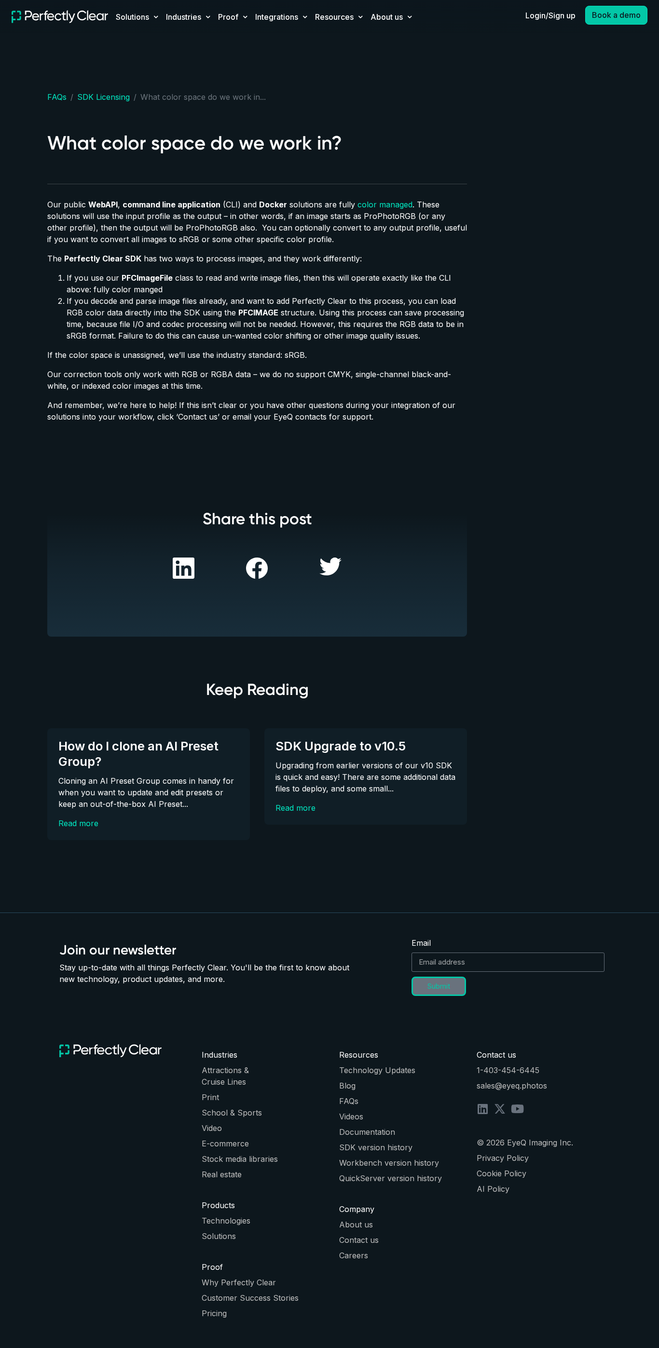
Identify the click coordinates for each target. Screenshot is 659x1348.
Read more (78, 823)
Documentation (367, 1132)
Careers (353, 1255)
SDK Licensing (103, 97)
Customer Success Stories (250, 1298)
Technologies (226, 1220)
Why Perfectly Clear (239, 1282)
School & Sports (232, 1112)
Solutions (219, 1236)
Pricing (214, 1313)
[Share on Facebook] (183, 567)
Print (210, 1097)
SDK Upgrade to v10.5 (340, 745)
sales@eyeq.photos (512, 1085)
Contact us (359, 1240)
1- (480, 1070)
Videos (351, 1116)
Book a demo (616, 15)
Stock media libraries (240, 1159)
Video (212, 1128)
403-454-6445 (511, 1070)
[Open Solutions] (155, 17)
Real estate (222, 1174)
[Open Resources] (360, 17)
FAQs (57, 97)
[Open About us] (409, 17)
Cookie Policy (501, 1173)
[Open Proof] (245, 17)
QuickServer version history (390, 1178)
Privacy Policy (503, 1158)
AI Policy (493, 1189)
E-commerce (225, 1143)
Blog (347, 1085)
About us (356, 1224)
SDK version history (375, 1147)
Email (421, 943)
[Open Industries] (208, 17)
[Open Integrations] (304, 17)
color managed (384, 204)
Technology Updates (377, 1070)
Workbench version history (389, 1163)
